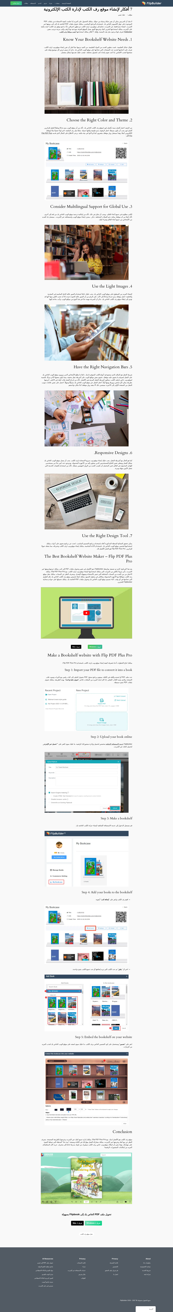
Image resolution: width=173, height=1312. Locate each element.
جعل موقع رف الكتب (86, 1234)
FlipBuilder (128, 32)
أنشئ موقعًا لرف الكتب (67, 32)
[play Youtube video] (86, 613)
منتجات (57, 3)
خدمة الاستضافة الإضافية (114, 744)
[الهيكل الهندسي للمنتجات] (54, 3)
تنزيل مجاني (16, 3)
